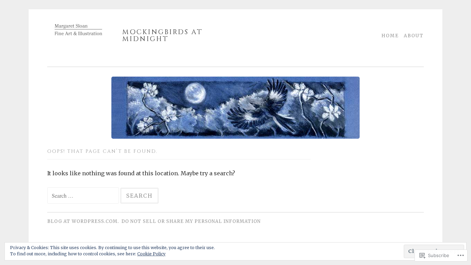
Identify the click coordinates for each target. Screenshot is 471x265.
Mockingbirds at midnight (162, 35)
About (414, 36)
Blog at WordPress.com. (83, 221)
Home (390, 36)
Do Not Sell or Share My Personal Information (191, 221)
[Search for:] (83, 195)
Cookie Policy (151, 253)
